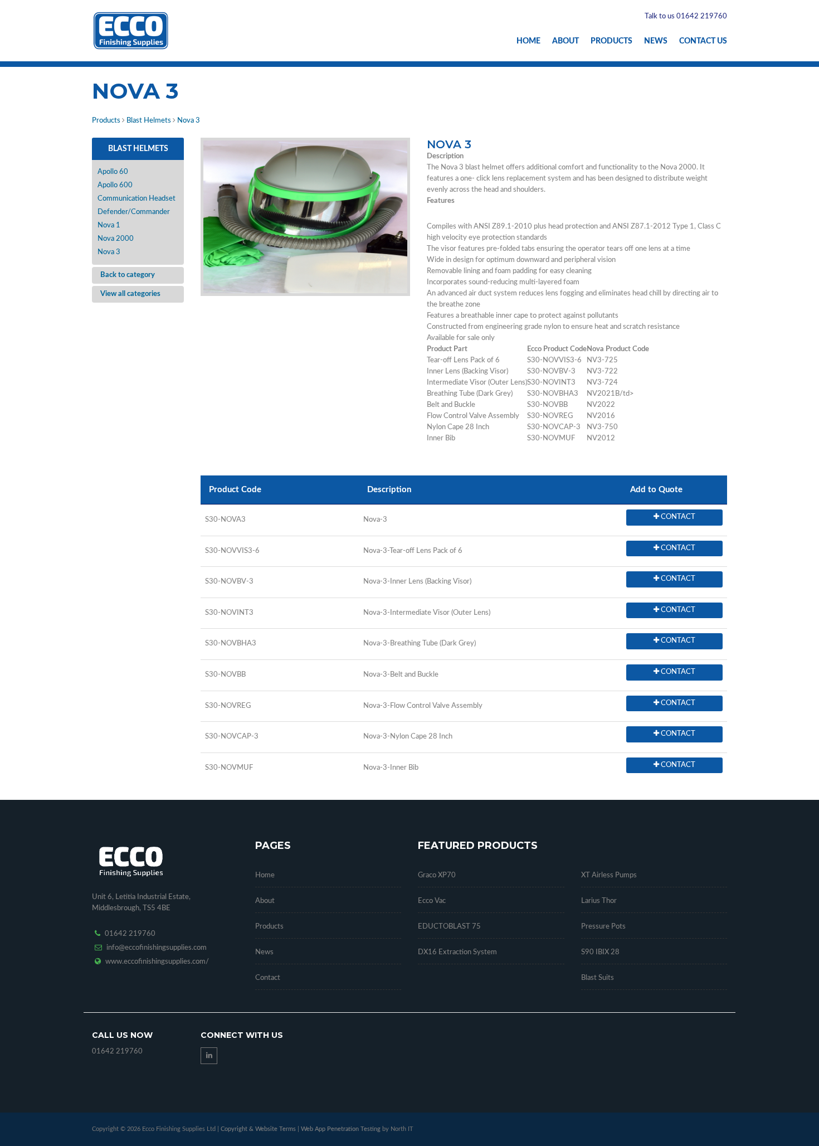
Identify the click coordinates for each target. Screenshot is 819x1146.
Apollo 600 (115, 185)
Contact (267, 978)
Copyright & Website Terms (258, 1129)
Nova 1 (109, 225)
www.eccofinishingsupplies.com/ (157, 961)
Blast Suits (597, 978)
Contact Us (703, 41)
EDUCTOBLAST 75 (449, 926)
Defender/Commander (134, 212)
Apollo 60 (113, 172)
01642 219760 (130, 934)
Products (611, 41)
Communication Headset (137, 198)
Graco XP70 (437, 875)
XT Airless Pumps (609, 875)
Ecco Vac (432, 901)
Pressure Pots (603, 926)
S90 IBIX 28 (600, 952)
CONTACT (677, 517)
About (565, 41)
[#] (305, 217)
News (655, 41)
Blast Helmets (148, 120)
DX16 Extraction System (457, 952)
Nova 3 (188, 120)
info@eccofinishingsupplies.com (156, 947)
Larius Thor (599, 901)
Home (528, 41)
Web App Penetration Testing (341, 1129)
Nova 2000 (116, 238)
